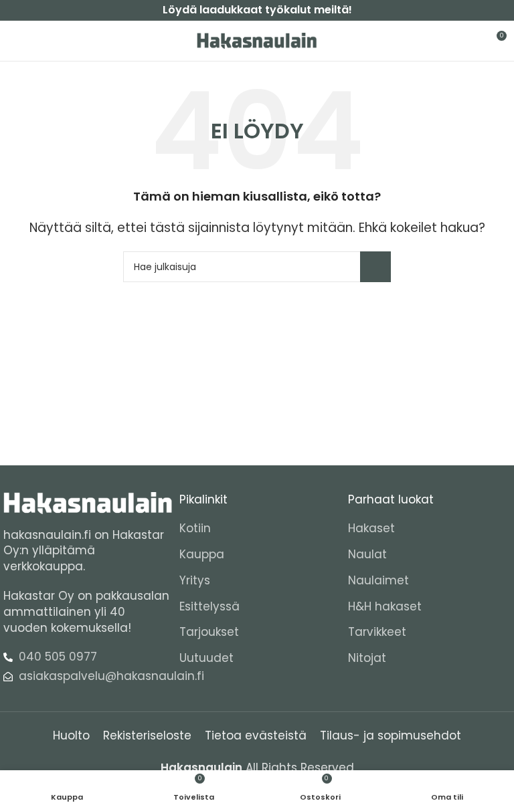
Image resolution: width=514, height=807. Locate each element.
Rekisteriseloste (147, 735)
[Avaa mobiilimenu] (15, 40)
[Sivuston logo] (257, 40)
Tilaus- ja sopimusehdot (390, 735)
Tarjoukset (209, 632)
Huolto (71, 735)
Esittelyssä (209, 606)
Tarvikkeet (377, 632)
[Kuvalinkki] (88, 502)
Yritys (194, 580)
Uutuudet (206, 658)
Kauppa (201, 554)
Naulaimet (378, 580)
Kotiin (195, 528)
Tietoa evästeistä (256, 735)
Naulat (367, 554)
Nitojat (367, 658)
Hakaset (371, 528)
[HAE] (375, 266)
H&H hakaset (385, 606)
